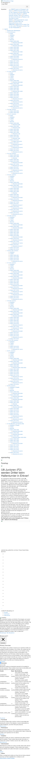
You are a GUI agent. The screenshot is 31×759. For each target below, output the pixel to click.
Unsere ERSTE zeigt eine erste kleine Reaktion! (19, 13)
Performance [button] (3, 726)
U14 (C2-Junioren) (11, 153)
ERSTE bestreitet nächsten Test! (18, 14)
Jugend (6, 29)
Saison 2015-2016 (14, 64)
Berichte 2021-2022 (18, 52)
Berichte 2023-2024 (18, 278)
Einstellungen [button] (3, 633)
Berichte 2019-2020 (18, 162)
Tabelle (12, 36)
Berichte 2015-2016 (18, 102)
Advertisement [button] (3, 742)
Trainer (12, 38)
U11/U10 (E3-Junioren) (12, 340)
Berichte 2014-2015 (18, 67)
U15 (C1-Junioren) (11, 114)
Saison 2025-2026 (14, 41)
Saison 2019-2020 (14, 56)
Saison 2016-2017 (14, 62)
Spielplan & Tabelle (14, 387)
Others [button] (1, 751)
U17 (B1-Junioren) (11, 71)
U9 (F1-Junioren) (11, 351)
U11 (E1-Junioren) (11, 263)
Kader (11, 33)
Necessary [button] (2, 661)
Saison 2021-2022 (14, 50)
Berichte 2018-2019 (18, 59)
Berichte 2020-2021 (18, 55)
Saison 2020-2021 (14, 53)
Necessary (4, 663)
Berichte (12, 39)
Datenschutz (7, 615)
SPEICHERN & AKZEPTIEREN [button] (7, 758)
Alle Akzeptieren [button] (10, 633)
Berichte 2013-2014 (18, 70)
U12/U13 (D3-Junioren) (12, 250)
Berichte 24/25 (16, 127)
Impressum (6, 614)
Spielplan (12, 35)
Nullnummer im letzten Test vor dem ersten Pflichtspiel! (19, 25)
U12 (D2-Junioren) (11, 215)
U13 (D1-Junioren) (11, 174)
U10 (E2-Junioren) (11, 300)
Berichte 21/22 (16, 133)
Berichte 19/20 (16, 138)
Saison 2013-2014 (14, 68)
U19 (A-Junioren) (11, 32)
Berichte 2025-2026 (18, 42)
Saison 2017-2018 (14, 61)
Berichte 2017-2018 (18, 165)
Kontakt (6, 612)
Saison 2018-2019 (14, 58)
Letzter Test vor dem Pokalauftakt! (19, 26)
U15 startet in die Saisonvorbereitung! (19, 16)
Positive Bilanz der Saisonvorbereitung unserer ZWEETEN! (16, 23)
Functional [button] (2, 718)
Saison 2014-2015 (14, 65)
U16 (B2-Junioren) (11, 109)
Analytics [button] (2, 734)
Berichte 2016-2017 (18, 99)
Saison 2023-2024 (14, 47)
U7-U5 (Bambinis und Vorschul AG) (15, 423)
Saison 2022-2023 (14, 48)
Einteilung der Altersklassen (13, 30)
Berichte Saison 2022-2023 (19, 367)
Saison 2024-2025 (14, 44)
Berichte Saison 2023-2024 (19, 437)
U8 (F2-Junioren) (11, 385)
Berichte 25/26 (16, 124)
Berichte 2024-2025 (18, 45)
